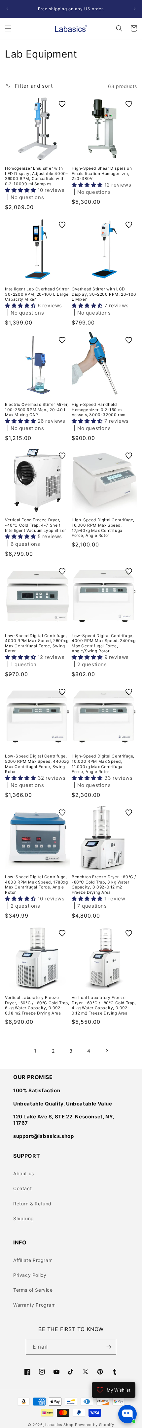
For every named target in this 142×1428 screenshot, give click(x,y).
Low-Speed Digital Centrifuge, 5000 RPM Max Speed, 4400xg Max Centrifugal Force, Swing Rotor (37, 764)
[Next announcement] (134, 9)
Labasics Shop (59, 1424)
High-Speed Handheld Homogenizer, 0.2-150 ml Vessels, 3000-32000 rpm (98, 409)
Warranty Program (34, 1305)
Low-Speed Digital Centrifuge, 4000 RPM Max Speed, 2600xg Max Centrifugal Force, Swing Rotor (37, 643)
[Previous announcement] (7, 9)
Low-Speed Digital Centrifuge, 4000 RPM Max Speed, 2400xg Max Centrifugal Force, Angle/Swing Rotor (104, 643)
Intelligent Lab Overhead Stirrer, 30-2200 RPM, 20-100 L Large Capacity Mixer (37, 294)
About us (23, 1173)
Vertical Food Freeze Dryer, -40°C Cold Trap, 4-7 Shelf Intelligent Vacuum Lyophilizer (35, 525)
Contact (22, 1188)
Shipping (23, 1218)
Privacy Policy (29, 1275)
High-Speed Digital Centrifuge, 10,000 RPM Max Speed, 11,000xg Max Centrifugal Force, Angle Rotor (103, 764)
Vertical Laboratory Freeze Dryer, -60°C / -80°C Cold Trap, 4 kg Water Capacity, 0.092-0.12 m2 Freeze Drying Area (104, 1005)
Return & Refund (32, 1203)
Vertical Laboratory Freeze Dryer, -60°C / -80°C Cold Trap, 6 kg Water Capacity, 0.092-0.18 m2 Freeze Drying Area (37, 1005)
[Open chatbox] (127, 1414)
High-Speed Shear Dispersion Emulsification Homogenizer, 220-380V (102, 173)
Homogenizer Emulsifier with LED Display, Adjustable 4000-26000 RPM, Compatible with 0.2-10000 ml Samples (36, 176)
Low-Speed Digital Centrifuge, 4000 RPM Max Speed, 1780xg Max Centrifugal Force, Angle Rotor (36, 884)
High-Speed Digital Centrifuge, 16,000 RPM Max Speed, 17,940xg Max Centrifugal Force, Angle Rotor (103, 527)
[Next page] (106, 1050)
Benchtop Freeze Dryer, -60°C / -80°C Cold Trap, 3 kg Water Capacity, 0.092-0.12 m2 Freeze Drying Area (104, 884)
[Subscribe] (108, 1347)
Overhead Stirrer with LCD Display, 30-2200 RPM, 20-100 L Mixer (104, 294)
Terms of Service (33, 1290)
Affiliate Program (33, 1260)
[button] (8, 28)
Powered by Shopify (94, 1424)
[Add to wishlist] (62, 104)
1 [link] (35, 1051)
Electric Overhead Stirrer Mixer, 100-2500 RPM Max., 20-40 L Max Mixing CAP (36, 409)
